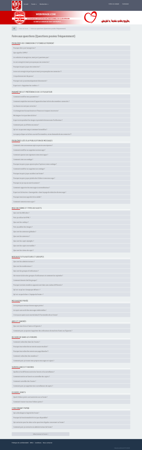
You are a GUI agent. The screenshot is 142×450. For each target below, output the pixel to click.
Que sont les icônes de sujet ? (23, 250)
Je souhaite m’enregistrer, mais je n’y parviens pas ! (31, 57)
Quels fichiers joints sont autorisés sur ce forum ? (30, 397)
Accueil (26, 4)
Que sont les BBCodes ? (21, 213)
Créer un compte (114, 4)
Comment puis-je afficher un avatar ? (26, 125)
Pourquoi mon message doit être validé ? (27, 197)
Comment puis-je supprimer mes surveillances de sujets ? (33, 386)
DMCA (31, 443)
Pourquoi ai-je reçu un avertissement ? (26, 183)
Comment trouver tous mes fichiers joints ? (28, 402)
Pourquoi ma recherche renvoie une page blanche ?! (30, 351)
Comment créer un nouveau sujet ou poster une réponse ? (33, 145)
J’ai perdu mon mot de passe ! (23, 76)
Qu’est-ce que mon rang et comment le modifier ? (30, 129)
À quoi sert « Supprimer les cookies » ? (26, 85)
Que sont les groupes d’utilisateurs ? (26, 271)
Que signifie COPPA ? (20, 53)
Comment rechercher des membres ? (25, 356)
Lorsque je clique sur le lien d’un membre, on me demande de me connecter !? (42, 134)
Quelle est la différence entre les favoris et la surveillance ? (33, 372)
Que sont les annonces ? (21, 236)
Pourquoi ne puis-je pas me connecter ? (26, 67)
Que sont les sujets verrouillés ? (24, 246)
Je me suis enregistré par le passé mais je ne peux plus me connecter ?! (37, 71)
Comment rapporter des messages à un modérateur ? (31, 188)
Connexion (125, 4)
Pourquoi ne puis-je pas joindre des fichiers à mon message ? (34, 178)
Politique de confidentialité (20, 443)
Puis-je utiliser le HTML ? (21, 217)
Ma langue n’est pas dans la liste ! (25, 115)
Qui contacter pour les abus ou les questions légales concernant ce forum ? (39, 422)
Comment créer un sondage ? (23, 159)
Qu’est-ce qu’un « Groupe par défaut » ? (26, 290)
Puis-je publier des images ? (23, 227)
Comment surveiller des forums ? (24, 381)
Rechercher (43, 4)
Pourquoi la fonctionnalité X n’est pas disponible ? (30, 418)
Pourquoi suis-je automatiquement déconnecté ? (30, 81)
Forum (33, 4)
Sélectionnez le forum (40, 434)
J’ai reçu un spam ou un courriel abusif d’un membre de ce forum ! (35, 315)
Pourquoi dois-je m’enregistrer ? (24, 48)
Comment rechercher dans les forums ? (26, 342)
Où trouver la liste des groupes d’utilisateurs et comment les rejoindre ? (38, 276)
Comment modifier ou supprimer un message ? (29, 150)
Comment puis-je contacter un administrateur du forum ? (33, 427)
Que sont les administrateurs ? (24, 261)
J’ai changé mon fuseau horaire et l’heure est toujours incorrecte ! (36, 111)
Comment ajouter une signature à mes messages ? (30, 155)
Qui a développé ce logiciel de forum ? (26, 413)
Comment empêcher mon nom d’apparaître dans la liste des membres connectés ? (41, 101)
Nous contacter (47, 443)
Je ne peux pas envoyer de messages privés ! (28, 305)
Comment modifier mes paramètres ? (26, 97)
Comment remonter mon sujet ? (24, 202)
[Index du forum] (14, 28)
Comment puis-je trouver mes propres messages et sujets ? (33, 361)
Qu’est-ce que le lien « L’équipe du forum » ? (28, 294)
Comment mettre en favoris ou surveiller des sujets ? (31, 376)
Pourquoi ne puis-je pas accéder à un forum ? (28, 173)
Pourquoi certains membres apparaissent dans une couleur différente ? (37, 285)
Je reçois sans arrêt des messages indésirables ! (29, 310)
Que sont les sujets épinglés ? (23, 241)
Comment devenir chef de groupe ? (25, 280)
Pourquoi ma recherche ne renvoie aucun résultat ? (30, 347)
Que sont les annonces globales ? (24, 232)
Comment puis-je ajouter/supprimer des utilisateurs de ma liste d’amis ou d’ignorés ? (42, 331)
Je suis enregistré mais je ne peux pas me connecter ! (31, 62)
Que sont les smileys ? (21, 222)
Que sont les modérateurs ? (22, 266)
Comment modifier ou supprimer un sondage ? (29, 169)
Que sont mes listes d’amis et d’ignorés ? (27, 326)
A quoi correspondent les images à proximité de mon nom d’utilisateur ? (37, 120)
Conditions (38, 443)
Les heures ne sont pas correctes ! (25, 106)
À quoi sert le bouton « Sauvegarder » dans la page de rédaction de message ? (39, 192)
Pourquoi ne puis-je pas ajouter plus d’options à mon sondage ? (35, 164)
